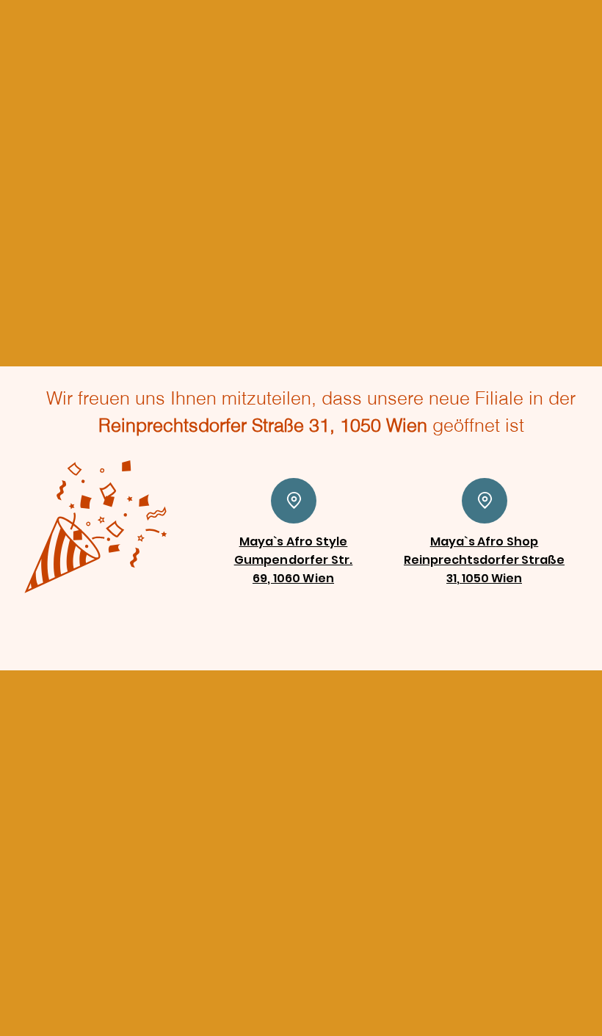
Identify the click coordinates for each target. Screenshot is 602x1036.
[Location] (293, 501)
